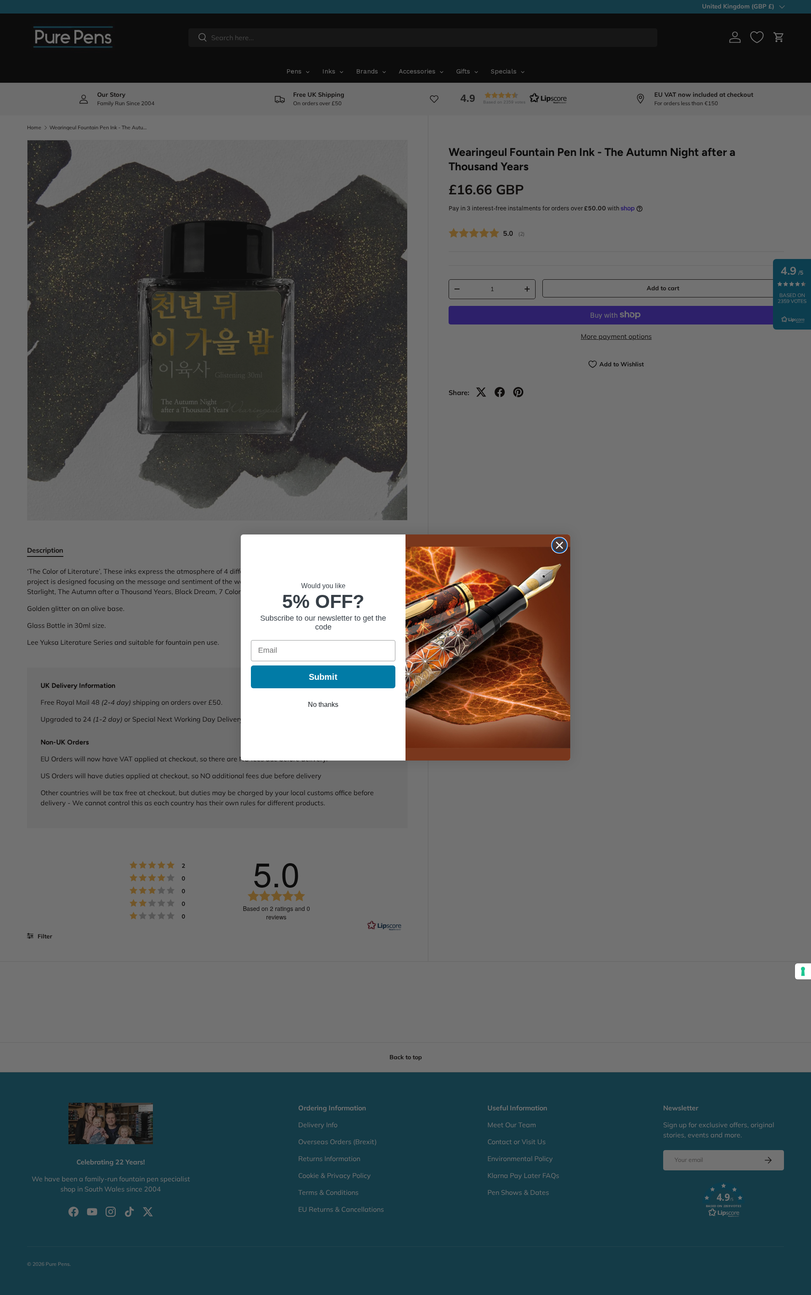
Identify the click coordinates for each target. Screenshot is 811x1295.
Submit (323, 677)
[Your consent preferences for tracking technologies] (803, 971)
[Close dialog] (559, 545)
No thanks (323, 704)
